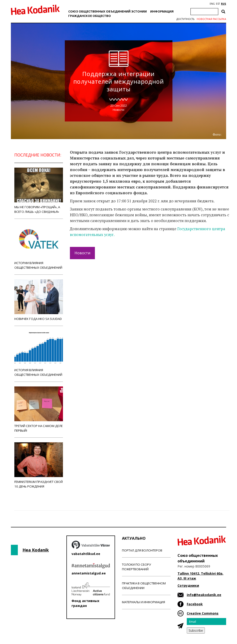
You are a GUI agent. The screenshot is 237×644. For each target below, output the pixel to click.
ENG (212, 3)
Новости (118, 110)
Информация (162, 11)
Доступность (185, 19)
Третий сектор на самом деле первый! (38, 428)
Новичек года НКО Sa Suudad (38, 319)
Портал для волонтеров (142, 550)
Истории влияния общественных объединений (38, 265)
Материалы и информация (143, 602)
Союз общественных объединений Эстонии (107, 11)
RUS (223, 3)
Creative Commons (202, 613)
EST (218, 3)
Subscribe (196, 630)
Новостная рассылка (211, 19)
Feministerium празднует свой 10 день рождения (38, 484)
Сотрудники (188, 585)
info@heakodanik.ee (204, 595)
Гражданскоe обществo (89, 16)
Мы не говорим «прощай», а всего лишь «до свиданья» (37, 209)
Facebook (195, 604)
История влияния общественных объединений (38, 372)
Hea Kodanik (35, 550)
